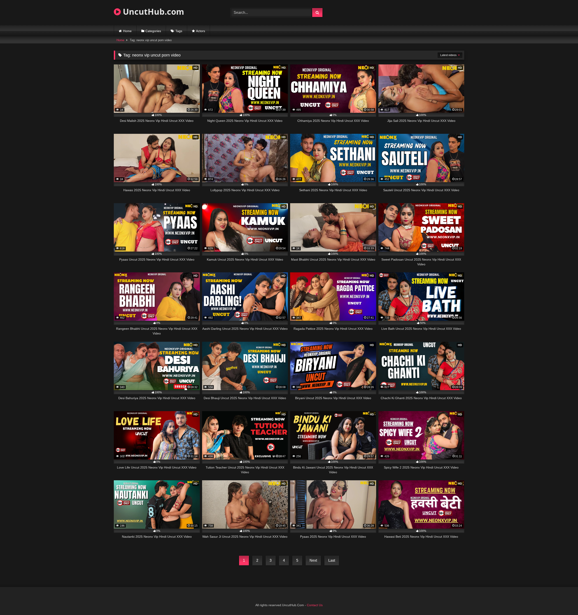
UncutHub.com (152, 11)
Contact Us (315, 605)
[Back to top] (564, 601)
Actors (200, 31)
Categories (153, 31)
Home (127, 31)
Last (331, 560)
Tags (178, 31)
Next (313, 560)
